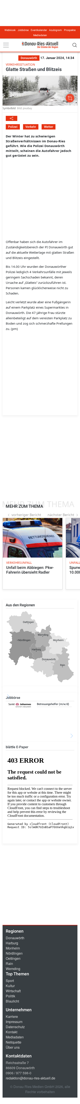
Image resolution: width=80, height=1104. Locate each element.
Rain (9, 963)
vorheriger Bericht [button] (26, 514)
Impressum (14, 1021)
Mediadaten (40, 35)
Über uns (13, 1047)
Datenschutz (15, 1026)
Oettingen (13, 958)
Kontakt (11, 1031)
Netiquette (13, 1042)
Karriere (12, 1016)
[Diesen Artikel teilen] (11, 118)
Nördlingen (14, 953)
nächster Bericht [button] (61, 514)
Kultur (10, 985)
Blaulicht (12, 1001)
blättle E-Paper (17, 747)
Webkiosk (10, 30)
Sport (10, 980)
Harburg (12, 943)
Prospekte (70, 30)
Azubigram (55, 30)
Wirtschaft (13, 990)
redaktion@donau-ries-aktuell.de (30, 1078)
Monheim (13, 948)
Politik (10, 996)
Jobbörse (23, 30)
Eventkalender (39, 30)
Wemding (13, 968)
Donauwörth (15, 937)
